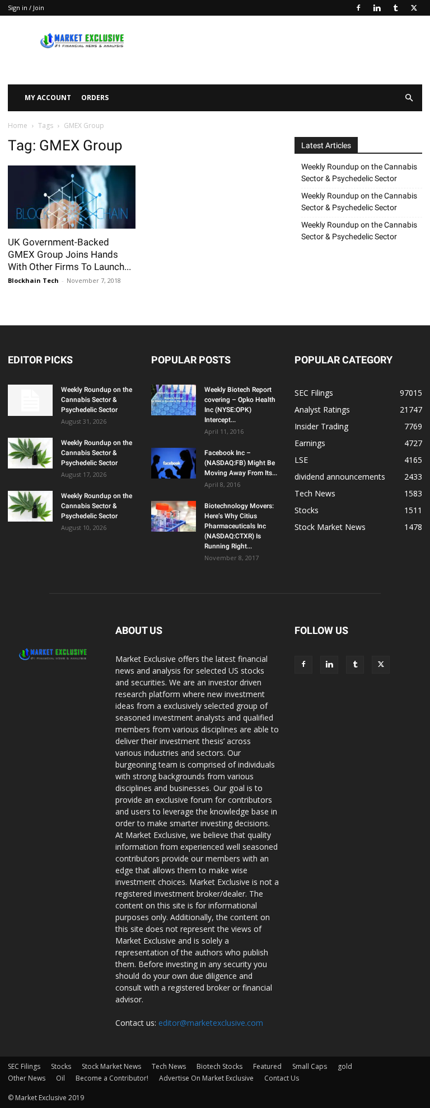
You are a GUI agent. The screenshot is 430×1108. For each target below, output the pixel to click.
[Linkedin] (376, 8)
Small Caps (309, 1066)
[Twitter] (413, 8)
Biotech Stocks (219, 1066)
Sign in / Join (26, 7)
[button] (408, 98)
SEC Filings (24, 1066)
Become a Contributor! (112, 1078)
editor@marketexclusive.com (210, 1022)
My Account (48, 97)
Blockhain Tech (33, 280)
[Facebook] (358, 8)
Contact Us (281, 1078)
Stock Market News (111, 1066)
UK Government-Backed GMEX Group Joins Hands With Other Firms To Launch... (69, 254)
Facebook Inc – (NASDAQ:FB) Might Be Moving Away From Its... (240, 463)
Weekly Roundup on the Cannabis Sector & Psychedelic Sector (359, 172)
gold (345, 1066)
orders (95, 97)
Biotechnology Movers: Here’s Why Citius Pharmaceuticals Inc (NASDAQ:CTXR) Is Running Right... (239, 526)
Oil (60, 1078)
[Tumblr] (395, 8)
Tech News (169, 1066)
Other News (26, 1078)
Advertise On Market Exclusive (206, 1078)
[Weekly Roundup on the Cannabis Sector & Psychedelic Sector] (30, 400)
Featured (267, 1066)
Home (17, 125)
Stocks (61, 1066)
